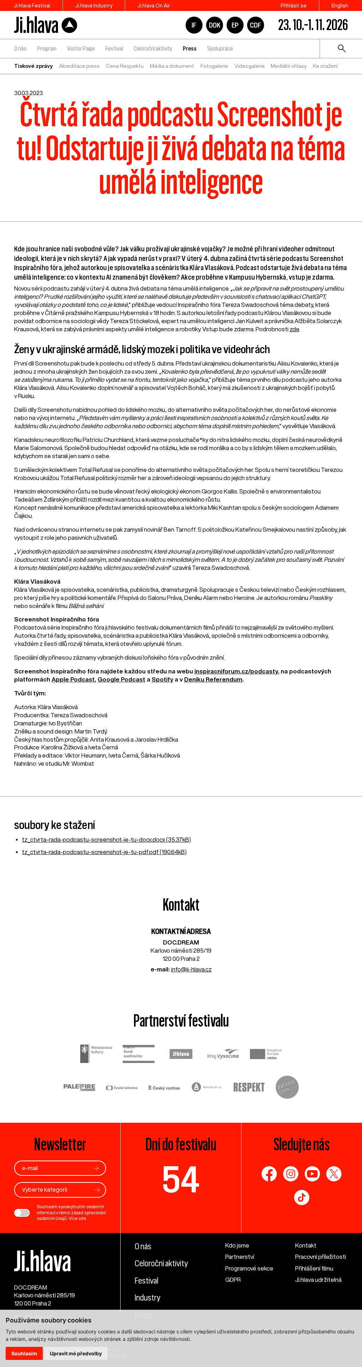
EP (235, 25)
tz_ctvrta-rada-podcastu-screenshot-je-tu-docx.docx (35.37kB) (106, 839)
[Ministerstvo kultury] (96, 1055)
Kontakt (305, 1245)
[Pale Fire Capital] (79, 1088)
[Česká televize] (122, 1088)
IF (194, 25)
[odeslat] (96, 1168)
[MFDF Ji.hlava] (46, 25)
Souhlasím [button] (24, 1353)
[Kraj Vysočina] (223, 1055)
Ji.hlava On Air (154, 5)
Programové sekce (249, 1268)
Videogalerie (249, 66)
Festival (114, 48)
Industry (147, 1297)
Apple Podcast (73, 679)
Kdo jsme (237, 1245)
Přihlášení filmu (314, 1268)
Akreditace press (79, 66)
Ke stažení (325, 66)
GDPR (233, 1280)
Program (47, 48)
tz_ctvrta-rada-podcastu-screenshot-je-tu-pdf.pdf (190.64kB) (104, 852)
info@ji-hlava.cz (191, 969)
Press (190, 48)
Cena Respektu (125, 66)
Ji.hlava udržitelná (318, 1280)
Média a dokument (172, 66)
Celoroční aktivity (153, 48)
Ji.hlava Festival (32, 5)
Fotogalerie (214, 66)
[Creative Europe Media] (266, 1054)
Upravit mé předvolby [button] (76, 1353)
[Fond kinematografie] (138, 1055)
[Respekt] (249, 1088)
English (340, 5)
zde (294, 329)
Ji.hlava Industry (93, 5)
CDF (255, 25)
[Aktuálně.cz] (207, 1088)
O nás (20, 48)
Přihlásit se (293, 5)
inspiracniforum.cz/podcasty (236, 671)
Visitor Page (81, 48)
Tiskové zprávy (33, 66)
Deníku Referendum (213, 679)
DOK (214, 25)
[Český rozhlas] (164, 1088)
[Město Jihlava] (181, 1055)
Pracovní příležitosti (320, 1257)
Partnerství (239, 1257)
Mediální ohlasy (288, 66)
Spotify (162, 679)
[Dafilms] (287, 1088)
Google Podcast (121, 679)
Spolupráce (220, 48)
